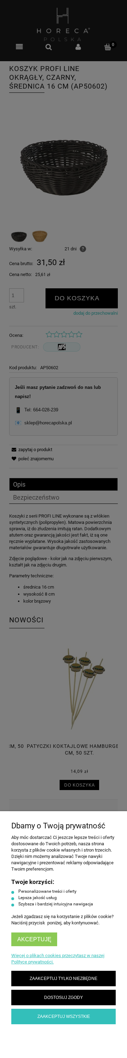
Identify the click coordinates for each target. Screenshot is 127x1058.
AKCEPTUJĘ (34, 939)
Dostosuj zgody (63, 997)
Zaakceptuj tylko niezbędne (63, 978)
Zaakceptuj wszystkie (63, 1016)
